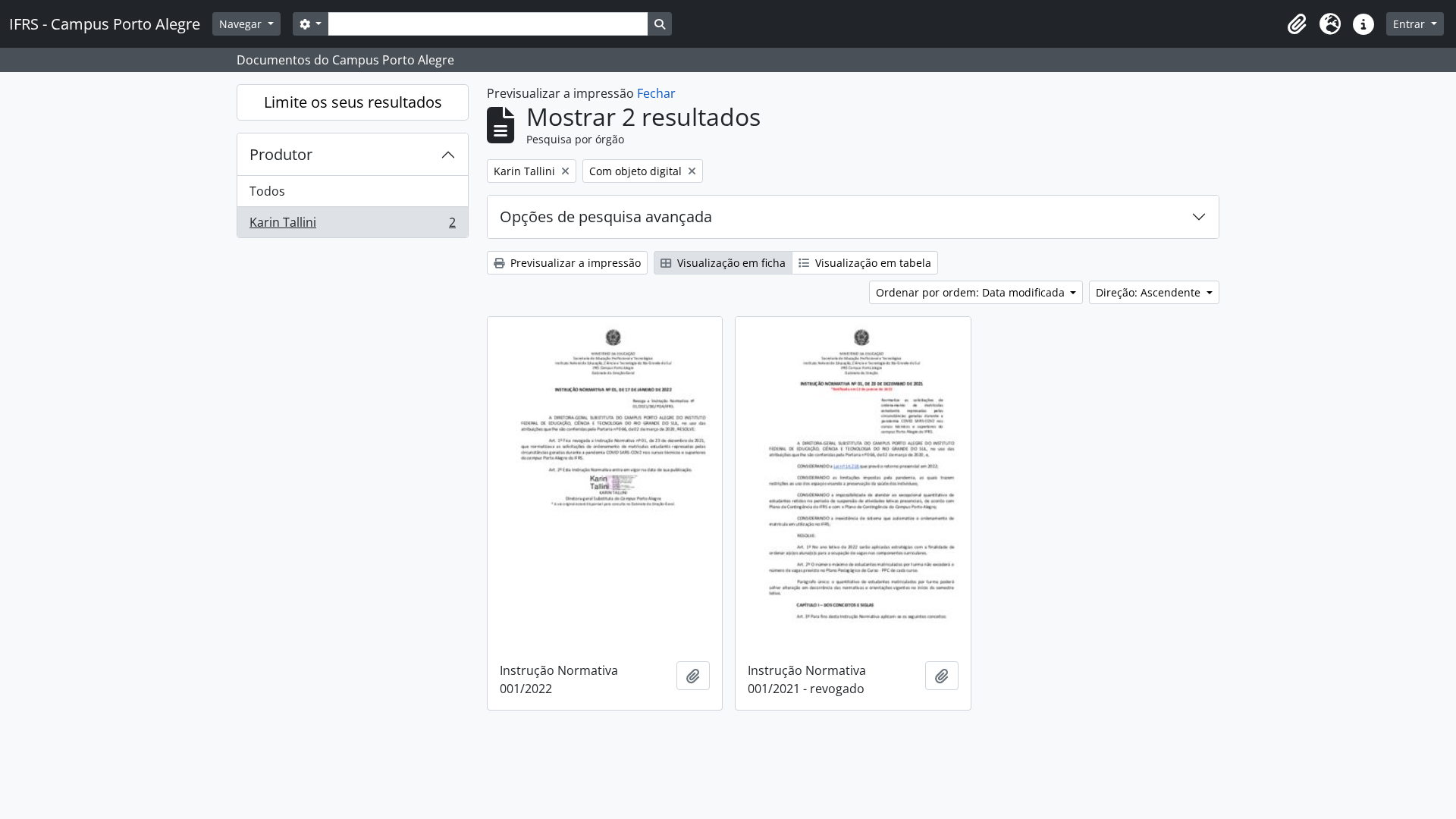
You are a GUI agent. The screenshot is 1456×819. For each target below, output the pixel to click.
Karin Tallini (352, 225)
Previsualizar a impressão (574, 263)
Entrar (1410, 24)
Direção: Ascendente (1149, 292)
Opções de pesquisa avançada (606, 216)
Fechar (656, 93)
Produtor (280, 154)
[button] (1296, 24)
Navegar (242, 24)
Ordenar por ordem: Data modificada (972, 292)
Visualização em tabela (871, 263)
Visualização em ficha (730, 263)
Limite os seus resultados (353, 102)
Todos (267, 191)
